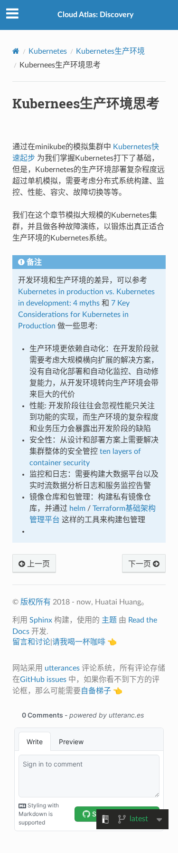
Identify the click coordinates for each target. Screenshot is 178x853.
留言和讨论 (31, 642)
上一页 (37, 564)
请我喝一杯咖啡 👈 (84, 642)
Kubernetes (47, 51)
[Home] (15, 51)
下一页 (140, 564)
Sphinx (40, 620)
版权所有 (35, 602)
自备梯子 (96, 691)
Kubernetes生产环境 (110, 51)
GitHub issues (43, 679)
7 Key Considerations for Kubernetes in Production (74, 314)
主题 (109, 620)
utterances (62, 668)
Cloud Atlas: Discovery (95, 15)
